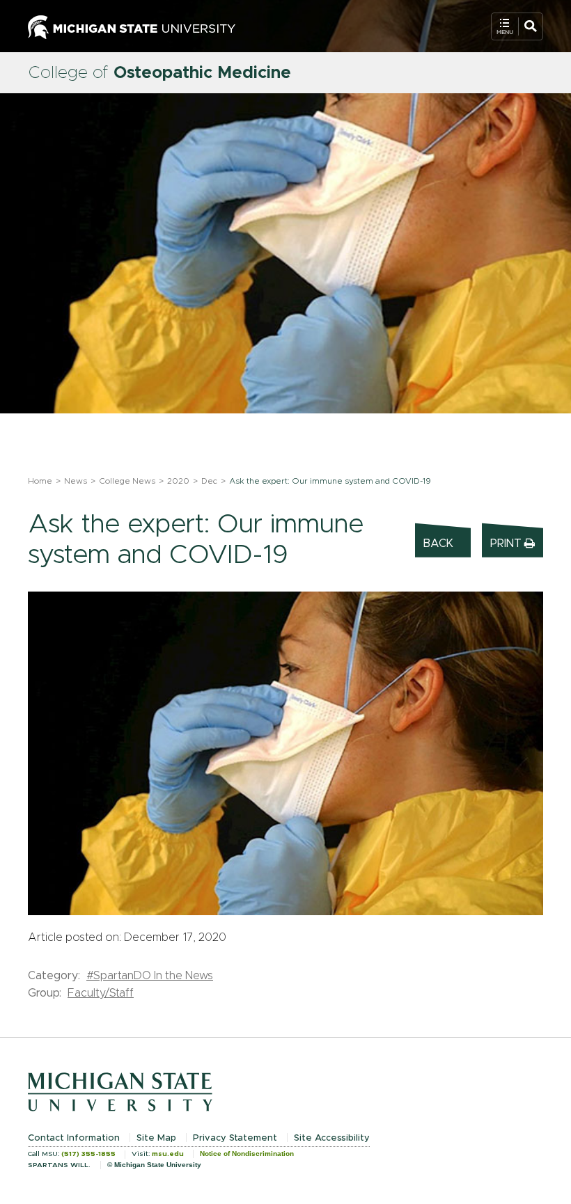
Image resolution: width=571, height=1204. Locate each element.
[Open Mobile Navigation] (517, 26)
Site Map (156, 1138)
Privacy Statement (235, 1138)
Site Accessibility (332, 1138)
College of (159, 73)
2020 (178, 481)
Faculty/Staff (101, 993)
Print (507, 543)
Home (40, 481)
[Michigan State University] (131, 25)
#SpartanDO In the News (149, 975)
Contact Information (74, 1138)
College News (127, 481)
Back (438, 543)
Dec (209, 481)
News (75, 481)
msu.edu (168, 1153)
